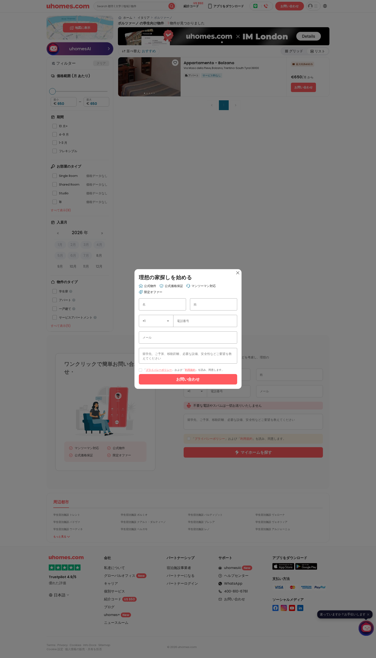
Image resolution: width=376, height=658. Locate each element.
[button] (168, 321)
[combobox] (156, 321)
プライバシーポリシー (159, 370)
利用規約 (190, 370)
